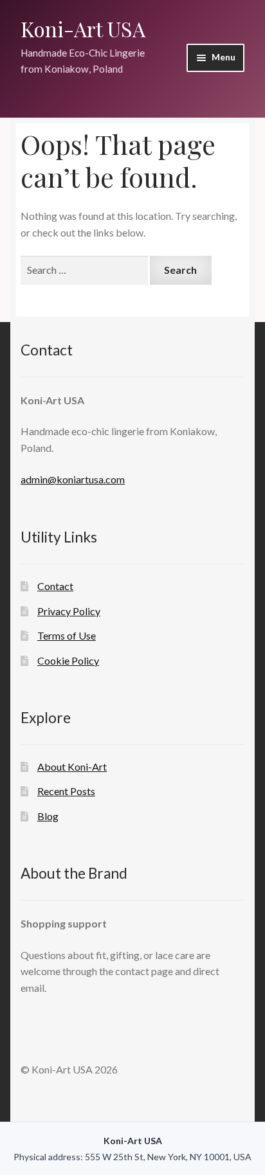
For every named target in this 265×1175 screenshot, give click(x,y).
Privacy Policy (68, 611)
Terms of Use (66, 635)
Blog (48, 816)
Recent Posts (66, 791)
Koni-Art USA (83, 28)
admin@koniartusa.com (73, 479)
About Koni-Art (72, 766)
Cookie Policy (68, 660)
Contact (55, 586)
